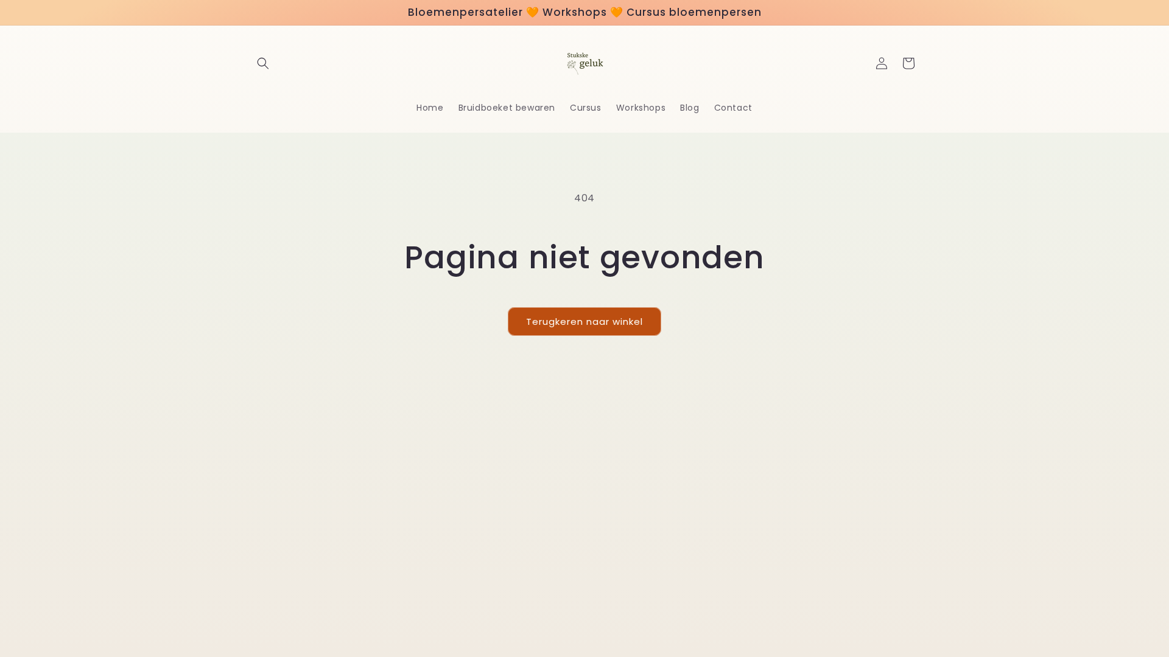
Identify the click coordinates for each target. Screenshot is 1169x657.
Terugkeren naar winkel (584, 321)
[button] (263, 63)
